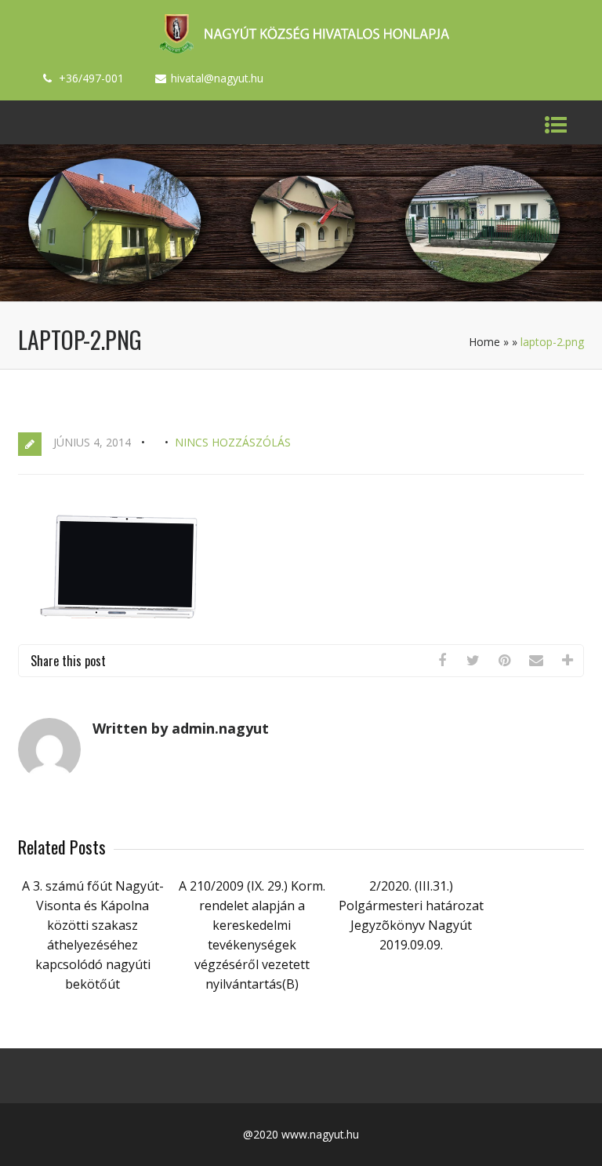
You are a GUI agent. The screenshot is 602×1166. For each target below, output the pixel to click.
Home (484, 341)
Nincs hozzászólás (233, 442)
